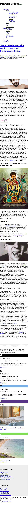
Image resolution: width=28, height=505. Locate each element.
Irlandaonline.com (5, 497)
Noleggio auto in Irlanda (5, 476)
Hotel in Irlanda (3, 473)
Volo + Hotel (3, 429)
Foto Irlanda (3, 489)
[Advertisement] (14, 68)
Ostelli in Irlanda (4, 475)
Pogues (14, 323)
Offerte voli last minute (5, 460)
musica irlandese (18, 235)
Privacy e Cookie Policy (5, 495)
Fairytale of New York (11, 225)
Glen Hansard (12, 160)
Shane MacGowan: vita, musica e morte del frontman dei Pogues (12, 48)
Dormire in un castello (5, 479)
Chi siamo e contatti (4, 493)
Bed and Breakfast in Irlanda (6, 477)
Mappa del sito (3, 488)
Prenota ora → (3, 367)
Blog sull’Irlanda (4, 492)
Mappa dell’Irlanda (4, 491)
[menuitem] (15, 18)
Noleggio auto (3, 461)
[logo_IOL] (11, 7)
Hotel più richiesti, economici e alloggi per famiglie (12, 427)
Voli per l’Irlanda (4, 472)
